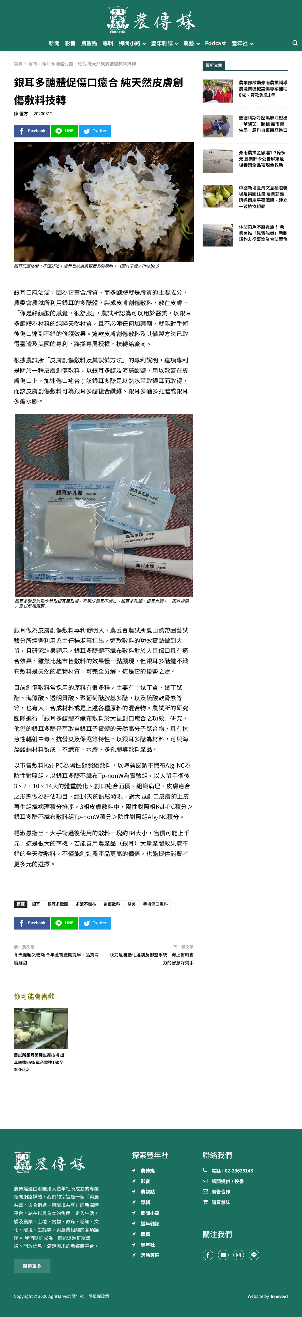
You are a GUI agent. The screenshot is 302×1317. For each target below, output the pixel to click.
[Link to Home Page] (151, 17)
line (69, 130)
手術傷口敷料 (155, 904)
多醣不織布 (86, 904)
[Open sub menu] (144, 43)
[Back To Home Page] (56, 1162)
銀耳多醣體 (57, 904)
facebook (36, 130)
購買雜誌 (220, 1202)
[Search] (295, 43)
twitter (99, 130)
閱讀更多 (32, 1266)
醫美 (131, 904)
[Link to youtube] (223, 1255)
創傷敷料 (112, 904)
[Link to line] (254, 1255)
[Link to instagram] (238, 1255)
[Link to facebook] (208, 1255)
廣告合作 (220, 1192)
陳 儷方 (21, 113)
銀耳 (36, 904)
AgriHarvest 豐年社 (66, 1296)
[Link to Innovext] (279, 1296)
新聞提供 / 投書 (227, 1181)
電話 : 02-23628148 (232, 1171)
